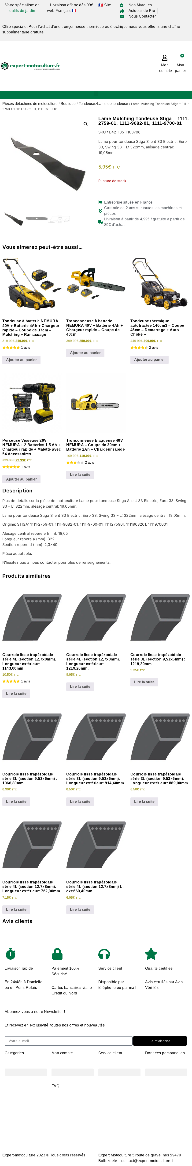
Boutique (68, 104)
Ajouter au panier (21, 360)
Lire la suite (80, 475)
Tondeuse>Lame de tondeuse (103, 104)
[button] (96, 94)
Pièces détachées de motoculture (30, 104)
